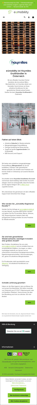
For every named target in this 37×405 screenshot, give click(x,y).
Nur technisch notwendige (19, 395)
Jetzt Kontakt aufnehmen (31, 225)
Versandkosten (6, 361)
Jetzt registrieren (31, 302)
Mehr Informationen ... (18, 383)
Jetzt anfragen (31, 271)
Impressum (18, 370)
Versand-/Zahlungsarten (16, 367)
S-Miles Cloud (24, 184)
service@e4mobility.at (27, 209)
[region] (18, 4)
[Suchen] (25, 17)
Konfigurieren (19, 389)
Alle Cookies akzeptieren (19, 401)
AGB (5, 367)
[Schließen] (34, 2)
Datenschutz (29, 367)
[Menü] (4, 17)
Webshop (5, 263)
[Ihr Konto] (29, 17)
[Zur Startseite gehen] (18, 12)
